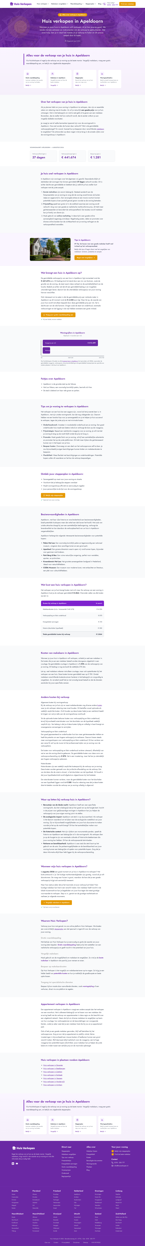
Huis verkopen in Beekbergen (54, 1068)
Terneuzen (98, 1225)
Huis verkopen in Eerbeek (52, 1075)
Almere (35, 1194)
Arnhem (76, 1197)
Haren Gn (98, 1197)
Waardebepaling (76, 4)
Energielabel (91, 1154)
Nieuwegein (77, 1223)
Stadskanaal (98, 1203)
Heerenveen (56, 1203)
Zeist (75, 1231)
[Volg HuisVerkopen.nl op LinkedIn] (13, 1163)
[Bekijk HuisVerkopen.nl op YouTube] (17, 1163)
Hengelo (55, 1225)
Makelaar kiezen (92, 1151)
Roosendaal (15, 1228)
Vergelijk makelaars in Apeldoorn (58, 902)
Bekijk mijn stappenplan (54, 495)
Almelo (55, 1217)
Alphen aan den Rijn (121, 1217)
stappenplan (58, 929)
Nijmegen (77, 1205)
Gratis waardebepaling (69, 1167)
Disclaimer (76, 1242)
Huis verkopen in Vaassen (52, 1078)
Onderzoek (65, 1173)
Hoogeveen (15, 1203)
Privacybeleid (66, 1242)
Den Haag (119, 1220)
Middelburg (98, 1223)
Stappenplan (90, 4)
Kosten (89, 1157)
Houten (76, 1220)
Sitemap (85, 1242)
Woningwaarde (92, 1164)
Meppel (14, 1205)
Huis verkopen (42, 4)
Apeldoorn (77, 1194)
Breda (13, 1217)
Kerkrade (118, 1197)
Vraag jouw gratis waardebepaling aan (59, 315)
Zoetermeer (119, 1231)
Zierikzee (97, 1231)
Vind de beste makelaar (122, 1154)
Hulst (96, 1220)
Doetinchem (77, 1200)
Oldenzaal (56, 1228)
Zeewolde (35, 1208)
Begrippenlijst (66, 1176)
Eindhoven (15, 1223)
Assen (13, 1194)
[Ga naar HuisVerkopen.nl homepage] (20, 4)
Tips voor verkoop (67, 1157)
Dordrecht (119, 1223)
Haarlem (35, 1223)
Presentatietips (66, 1160)
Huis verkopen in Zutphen (52, 1071)
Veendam (97, 1205)
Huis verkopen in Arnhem (52, 1085)
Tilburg (14, 1231)
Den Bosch (15, 1220)
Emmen (14, 1200)
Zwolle (55, 1231)
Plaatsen (89, 1167)
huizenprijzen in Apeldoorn (70, 361)
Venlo (117, 1205)
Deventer (55, 1220)
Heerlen (118, 1194)
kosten (99, 705)
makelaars (100, 129)
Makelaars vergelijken (58, 4)
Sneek (55, 1208)
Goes (96, 1217)
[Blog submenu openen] (103, 4)
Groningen (98, 1194)
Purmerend (36, 1231)
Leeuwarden (56, 1205)
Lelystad (35, 1203)
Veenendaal (77, 1228)
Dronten (35, 1197)
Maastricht (119, 1203)
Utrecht (76, 1225)
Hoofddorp (36, 1228)
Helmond (14, 1225)
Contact (56, 1242)
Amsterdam (36, 1220)
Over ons (47, 1242)
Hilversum (35, 1225)
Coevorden (15, 1197)
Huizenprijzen (66, 1170)
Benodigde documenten (94, 1160)
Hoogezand (98, 1200)
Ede (75, 1203)
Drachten (55, 1194)
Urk (34, 1205)
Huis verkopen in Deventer (53, 1065)
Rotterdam (119, 1228)
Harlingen (56, 1200)
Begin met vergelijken (85, 257)
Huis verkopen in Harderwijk (54, 1081)
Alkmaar (35, 1217)
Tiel (75, 1208)
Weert (117, 1208)
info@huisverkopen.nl (121, 1166)
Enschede (56, 1223)
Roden (13, 1208)
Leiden (117, 1225)
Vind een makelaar (127, 4)
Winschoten (98, 1208)
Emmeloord (36, 1200)
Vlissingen (98, 1228)
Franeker (55, 1197)
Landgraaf (118, 1200)
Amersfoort (77, 1217)
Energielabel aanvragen (69, 1164)
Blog (99, 4)
